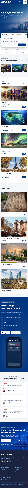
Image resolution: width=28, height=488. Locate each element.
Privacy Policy (4, 479)
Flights (12, 34)
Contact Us (17, 469)
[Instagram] (2, 461)
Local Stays (3, 469)
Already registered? (7, 444)
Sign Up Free (6, 440)
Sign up (25, 2)
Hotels (5, 34)
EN (14, 2)
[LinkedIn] (5, 461)
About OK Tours (18, 467)
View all (24, 60)
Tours (19, 34)
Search (22, 44)
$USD (19, 2)
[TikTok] (10, 461)
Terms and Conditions (6, 477)
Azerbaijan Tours (5, 467)
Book (24, 106)
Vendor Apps (18, 471)
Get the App (18, 440)
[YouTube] (8, 461)
